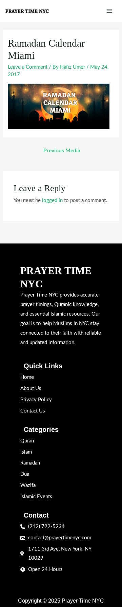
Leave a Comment (27, 67)
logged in (52, 200)
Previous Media (61, 150)
